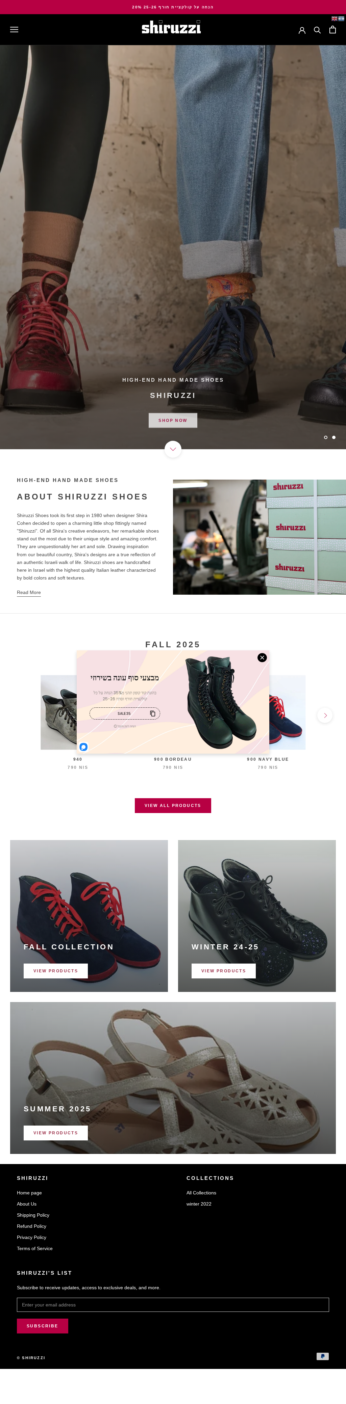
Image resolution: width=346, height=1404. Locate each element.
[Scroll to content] (173, 449)
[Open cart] (332, 29)
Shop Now (172, 418)
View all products (173, 805)
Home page (29, 1192)
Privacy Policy (31, 1237)
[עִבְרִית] (341, 18)
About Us (26, 1204)
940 (78, 759)
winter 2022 (199, 1204)
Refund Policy (31, 1226)
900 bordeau (173, 759)
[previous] (21, 715)
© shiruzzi (31, 1358)
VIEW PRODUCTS (223, 971)
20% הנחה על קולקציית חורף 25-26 (173, 7)
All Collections (201, 1192)
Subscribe (42, 1326)
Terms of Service (35, 1248)
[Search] (317, 29)
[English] (334, 18)
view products (55, 971)
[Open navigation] (14, 29)
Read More (29, 592)
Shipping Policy (33, 1215)
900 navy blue (268, 759)
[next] (324, 715)
